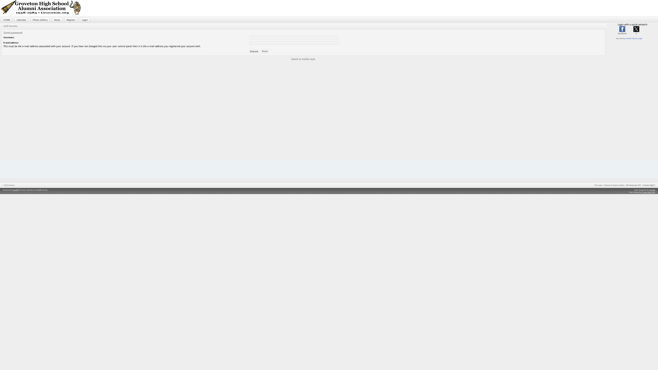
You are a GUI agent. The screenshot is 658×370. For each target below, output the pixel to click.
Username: (8, 37)
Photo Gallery (40, 19)
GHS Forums (10, 26)
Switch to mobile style (303, 59)
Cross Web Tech (648, 192)
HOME (6, 19)
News (57, 19)
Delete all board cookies (614, 185)
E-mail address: (11, 43)
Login (85, 19)
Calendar (21, 19)
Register (70, 19)
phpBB (15, 190)
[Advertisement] (610, 8)
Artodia (652, 190)
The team (598, 185)
